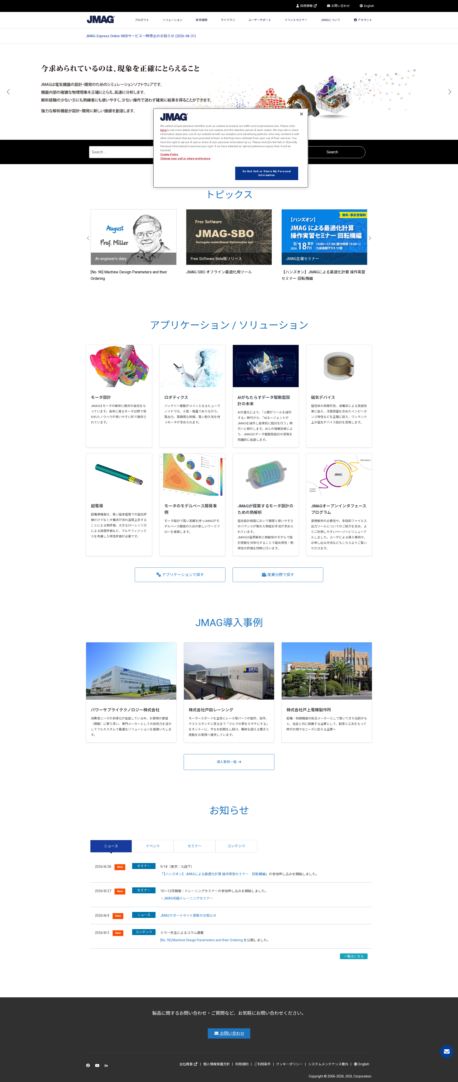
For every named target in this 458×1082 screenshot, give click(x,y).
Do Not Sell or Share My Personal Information (267, 173)
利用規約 (242, 1064)
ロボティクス (176, 397)
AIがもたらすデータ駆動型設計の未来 (264, 400)
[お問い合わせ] (446, 1051)
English (368, 6)
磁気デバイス (323, 397)
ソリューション (172, 20)
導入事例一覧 (227, 762)
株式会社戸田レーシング (211, 709)
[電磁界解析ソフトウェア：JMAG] (101, 18)
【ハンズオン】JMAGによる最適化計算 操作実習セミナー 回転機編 (214, 874)
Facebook (89, 1066)
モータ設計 (101, 397)
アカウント (364, 20)
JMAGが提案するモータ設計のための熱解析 (265, 509)
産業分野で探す (280, 574)
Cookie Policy (169, 154)
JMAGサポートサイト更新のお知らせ (188, 915)
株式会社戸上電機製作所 (308, 709)
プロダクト (142, 20)
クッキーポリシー (289, 1064)
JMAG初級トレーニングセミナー (188, 898)
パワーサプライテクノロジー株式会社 (125, 709)
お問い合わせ (340, 6)
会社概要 (186, 1064)
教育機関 (201, 20)
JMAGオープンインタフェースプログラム (338, 509)
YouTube (98, 1066)
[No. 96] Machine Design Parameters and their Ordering (201, 940)
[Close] (301, 114)
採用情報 (306, 6)
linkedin (107, 1066)
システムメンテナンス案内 (328, 1064)
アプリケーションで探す (182, 574)
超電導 (97, 506)
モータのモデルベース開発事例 (190, 509)
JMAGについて (330, 20)
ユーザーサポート (259, 20)
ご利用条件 (262, 1064)
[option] (229, 92)
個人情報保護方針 (216, 1064)
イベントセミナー (296, 20)
